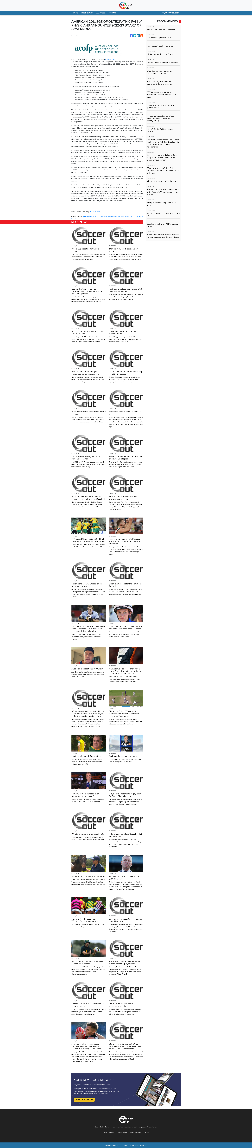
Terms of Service (108, 1133)
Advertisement (135, 1133)
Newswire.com (110, 59)
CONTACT (112, 13)
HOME (75, 13)
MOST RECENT (87, 13)
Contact (146, 1133)
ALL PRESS (100, 13)
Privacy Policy (122, 1133)
